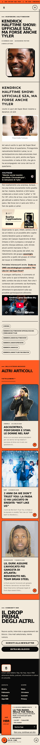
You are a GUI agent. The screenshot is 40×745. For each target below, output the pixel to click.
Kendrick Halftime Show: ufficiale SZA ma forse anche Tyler (18, 332)
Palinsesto (6, 692)
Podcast (5, 696)
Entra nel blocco (20, 649)
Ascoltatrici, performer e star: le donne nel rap (17, 430)
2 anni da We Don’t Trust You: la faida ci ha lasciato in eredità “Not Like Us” (18, 499)
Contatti (24, 696)
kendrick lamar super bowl (13, 343)
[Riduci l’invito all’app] (35, 707)
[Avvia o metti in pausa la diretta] (4, 740)
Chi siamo (25, 692)
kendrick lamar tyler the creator (16, 352)
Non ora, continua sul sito (25, 732)
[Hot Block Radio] (4, 7)
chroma (6, 326)
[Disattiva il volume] (36, 740)
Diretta (4, 689)
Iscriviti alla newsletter (20, 643)
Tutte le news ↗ (8, 379)
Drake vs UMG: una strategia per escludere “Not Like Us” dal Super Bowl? (19, 268)
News (23, 689)
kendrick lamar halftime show (14, 338)
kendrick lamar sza (10, 347)
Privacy (24, 699)
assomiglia (28, 254)
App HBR (5, 699)
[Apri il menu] (34, 7)
